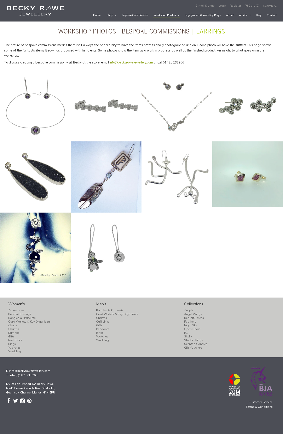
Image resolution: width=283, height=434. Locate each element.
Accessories (16, 310)
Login (222, 5)
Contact (272, 15)
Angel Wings (193, 314)
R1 (186, 333)
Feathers (190, 321)
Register (235, 5)
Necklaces (15, 340)
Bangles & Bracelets (22, 318)
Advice (243, 15)
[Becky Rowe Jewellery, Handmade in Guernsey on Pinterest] (29, 400)
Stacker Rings (193, 340)
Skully (188, 336)
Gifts (11, 336)
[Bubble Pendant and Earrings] (177, 106)
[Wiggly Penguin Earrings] (106, 248)
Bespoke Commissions (134, 15)
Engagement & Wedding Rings (203, 15)
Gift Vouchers (193, 347)
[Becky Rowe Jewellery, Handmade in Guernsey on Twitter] (15, 400)
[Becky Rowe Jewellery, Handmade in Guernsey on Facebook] (8, 400)
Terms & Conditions (259, 407)
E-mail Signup (205, 5)
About (230, 15)
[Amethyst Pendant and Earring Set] (35, 106)
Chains (13, 325)
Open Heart (192, 329)
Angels (189, 310)
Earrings (13, 333)
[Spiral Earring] (35, 248)
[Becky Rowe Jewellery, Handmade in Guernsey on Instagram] (22, 400)
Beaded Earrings (19, 314)
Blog (258, 15)
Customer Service (261, 402)
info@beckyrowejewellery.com (131, 62)
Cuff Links (102, 321)
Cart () (253, 5)
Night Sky (190, 325)
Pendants (102, 329)
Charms (13, 329)
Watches (14, 347)
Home (96, 15)
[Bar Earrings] (106, 106)
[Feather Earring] (106, 177)
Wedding (14, 351)
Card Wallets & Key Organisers (29, 321)
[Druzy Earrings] (35, 176)
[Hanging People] (177, 176)
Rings (12, 344)
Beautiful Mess (194, 318)
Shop (110, 15)
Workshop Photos (165, 15)
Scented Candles (195, 344)
